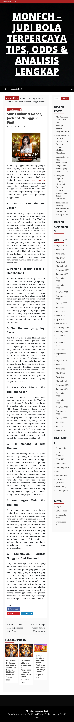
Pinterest (13, 613)
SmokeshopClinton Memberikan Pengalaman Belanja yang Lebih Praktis (26, 669)
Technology (61, 486)
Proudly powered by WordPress (22, 714)
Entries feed (61, 511)
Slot (58, 471)
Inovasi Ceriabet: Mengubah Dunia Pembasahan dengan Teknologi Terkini (40, 664)
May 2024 (60, 373)
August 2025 (61, 303)
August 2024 (61, 360)
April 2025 (60, 319)
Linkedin (27, 613)
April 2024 (60, 377)
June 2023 (60, 426)
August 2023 (61, 418)
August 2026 (61, 245)
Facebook (13, 609)
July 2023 (60, 422)
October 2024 (62, 349)
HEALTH (60, 459)
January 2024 (62, 389)
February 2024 (62, 385)
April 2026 (60, 262)
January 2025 (62, 331)
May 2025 (60, 315)
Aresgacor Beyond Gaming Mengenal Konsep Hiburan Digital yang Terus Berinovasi (61, 187)
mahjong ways (62, 467)
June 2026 (60, 254)
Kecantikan (61, 463)
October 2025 (62, 292)
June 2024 (60, 369)
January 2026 (62, 274)
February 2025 (62, 327)
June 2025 (60, 311)
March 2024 (61, 381)
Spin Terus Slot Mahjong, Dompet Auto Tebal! (15, 627)
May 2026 (60, 258)
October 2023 (62, 407)
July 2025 (60, 307)
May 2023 (60, 430)
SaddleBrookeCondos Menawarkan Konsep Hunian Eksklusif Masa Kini (11, 667)
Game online (62, 448)
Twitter (27, 609)
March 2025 (61, 323)
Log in (59, 506)
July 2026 (60, 249)
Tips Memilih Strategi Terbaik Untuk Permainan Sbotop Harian (62, 209)
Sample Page (17, 89)
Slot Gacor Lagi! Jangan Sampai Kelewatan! (38, 627)
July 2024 (60, 364)
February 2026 (62, 270)
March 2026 (61, 266)
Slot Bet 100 (61, 475)
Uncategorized (14, 110)
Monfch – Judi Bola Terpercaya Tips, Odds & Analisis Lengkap (37, 44)
